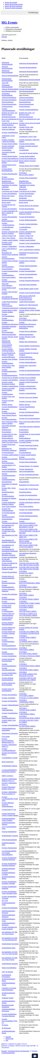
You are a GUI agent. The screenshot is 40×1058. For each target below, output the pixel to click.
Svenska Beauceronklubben (8, 178)
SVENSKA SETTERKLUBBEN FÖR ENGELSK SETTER (28, 674)
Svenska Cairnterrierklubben (8, 224)
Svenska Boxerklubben (9, 209)
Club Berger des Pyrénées (10, 191)
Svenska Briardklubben (9, 193)
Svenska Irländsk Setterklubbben (7, 618)
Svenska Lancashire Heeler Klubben (8, 389)
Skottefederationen (8, 492)
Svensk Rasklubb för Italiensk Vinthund (8, 354)
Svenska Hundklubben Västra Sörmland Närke (9, 892)
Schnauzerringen (7, 106)
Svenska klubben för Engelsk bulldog (8, 628)
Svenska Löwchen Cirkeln (27, 401)
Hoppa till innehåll (11, 2)
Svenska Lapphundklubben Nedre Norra (10, 798)
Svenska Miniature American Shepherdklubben (8, 804)
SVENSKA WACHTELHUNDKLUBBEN (29, 717)
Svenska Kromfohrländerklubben (9, 374)
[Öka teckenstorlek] (12, 27)
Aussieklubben (6, 150)
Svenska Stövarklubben (9, 695)
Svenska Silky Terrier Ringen (28, 489)
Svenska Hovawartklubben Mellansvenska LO (8, 740)
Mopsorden (5, 409)
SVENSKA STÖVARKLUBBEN (26, 694)
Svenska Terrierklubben (9, 701)
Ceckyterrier (6, 229)
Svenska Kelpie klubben (10, 144)
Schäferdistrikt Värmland (10, 836)
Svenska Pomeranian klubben (28, 445)
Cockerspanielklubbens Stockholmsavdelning (9, 771)
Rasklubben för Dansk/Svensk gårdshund (10, 253)
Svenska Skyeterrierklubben (8, 495)
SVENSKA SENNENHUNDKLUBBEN (29, 669)
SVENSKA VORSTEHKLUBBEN (27, 713)
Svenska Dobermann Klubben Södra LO (8, 788)
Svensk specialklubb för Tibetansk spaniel (9, 568)
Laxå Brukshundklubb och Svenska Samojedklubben (9, 852)
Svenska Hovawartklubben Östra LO (9, 1021)
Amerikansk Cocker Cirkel (28, 136)
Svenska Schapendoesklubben (8, 474)
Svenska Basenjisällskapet (10, 158)
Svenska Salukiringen (9, 469)
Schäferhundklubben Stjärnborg (8, 916)
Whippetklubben (7, 519)
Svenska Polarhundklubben (8, 319)
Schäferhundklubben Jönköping (8, 924)
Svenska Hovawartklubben (7, 331)
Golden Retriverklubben (9, 302)
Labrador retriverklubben (10, 380)
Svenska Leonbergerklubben (8, 640)
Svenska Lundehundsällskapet (8, 749)
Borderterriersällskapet (9, 200)
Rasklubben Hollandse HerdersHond (9, 327)
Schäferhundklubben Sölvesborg (8, 1010)
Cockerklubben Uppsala (9, 758)
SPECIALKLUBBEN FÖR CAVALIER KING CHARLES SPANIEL (29, 531)
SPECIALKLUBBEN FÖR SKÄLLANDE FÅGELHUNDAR (28, 541)
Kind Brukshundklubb (9, 91)
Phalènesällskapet (7, 438)
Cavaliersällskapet (7, 227)
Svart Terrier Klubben (9, 506)
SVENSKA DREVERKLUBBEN (26, 594)
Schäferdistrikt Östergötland (6, 976)
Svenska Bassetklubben (9, 572)
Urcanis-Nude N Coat (9, 809)
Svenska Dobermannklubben (8, 257)
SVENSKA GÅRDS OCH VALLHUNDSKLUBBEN (28, 614)
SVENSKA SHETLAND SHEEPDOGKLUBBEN (27, 679)
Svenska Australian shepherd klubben (8, 147)
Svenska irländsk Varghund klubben (8, 350)
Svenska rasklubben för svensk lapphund (9, 928)
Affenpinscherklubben (9, 97)
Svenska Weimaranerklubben (8, 516)
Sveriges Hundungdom (9, 848)
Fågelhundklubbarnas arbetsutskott (9, 729)
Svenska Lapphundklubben (8, 636)
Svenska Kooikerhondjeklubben (9, 370)
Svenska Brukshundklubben (8, 586)
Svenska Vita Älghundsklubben (7, 509)
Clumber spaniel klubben (10, 240)
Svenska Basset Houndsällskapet (7, 170)
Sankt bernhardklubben (9, 471)
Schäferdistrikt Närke (8, 948)
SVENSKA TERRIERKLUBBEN (26, 701)
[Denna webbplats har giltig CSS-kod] (14, 1044)
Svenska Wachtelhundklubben (8, 717)
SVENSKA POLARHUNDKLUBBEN (28, 319)
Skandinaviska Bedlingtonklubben (8, 182)
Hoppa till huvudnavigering (14, 4)
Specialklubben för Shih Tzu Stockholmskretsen (9, 939)
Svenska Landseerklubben (7, 393)
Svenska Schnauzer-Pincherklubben (8, 660)
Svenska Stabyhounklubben (8, 266)
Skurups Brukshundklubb (10, 75)
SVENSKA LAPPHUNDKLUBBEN (27, 636)
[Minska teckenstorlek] (13, 31)
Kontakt (4, 1051)
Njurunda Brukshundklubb (7, 67)
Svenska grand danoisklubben (6, 606)
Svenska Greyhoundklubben (8, 315)
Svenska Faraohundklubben (8, 274)
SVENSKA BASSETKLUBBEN (26, 572)
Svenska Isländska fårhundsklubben (8, 623)
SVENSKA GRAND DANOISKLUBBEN (26, 606)
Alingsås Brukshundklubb (10, 89)
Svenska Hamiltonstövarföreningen (10, 323)
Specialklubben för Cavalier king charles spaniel (8, 531)
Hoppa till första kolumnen (13, 6)
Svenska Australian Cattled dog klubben (8, 140)
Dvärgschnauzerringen (9, 104)
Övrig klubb (6, 736)
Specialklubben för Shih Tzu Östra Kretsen (9, 933)
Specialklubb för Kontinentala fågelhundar (10, 297)
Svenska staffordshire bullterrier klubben (9, 503)
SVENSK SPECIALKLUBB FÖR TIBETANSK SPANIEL (29, 568)
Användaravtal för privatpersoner (18, 1051)
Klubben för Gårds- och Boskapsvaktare (9, 113)
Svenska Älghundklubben (10, 725)
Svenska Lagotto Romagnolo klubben (8, 383)
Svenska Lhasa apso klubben (28, 397)
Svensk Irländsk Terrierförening (7, 346)
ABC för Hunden (7, 972)
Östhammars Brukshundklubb (7, 86)
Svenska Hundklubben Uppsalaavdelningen (9, 1015)
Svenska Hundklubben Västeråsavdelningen (9, 858)
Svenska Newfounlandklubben (9, 644)
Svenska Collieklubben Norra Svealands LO (9, 793)
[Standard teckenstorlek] (14, 29)
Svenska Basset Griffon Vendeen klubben (9, 311)
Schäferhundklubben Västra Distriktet (8, 819)
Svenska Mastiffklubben (9, 407)
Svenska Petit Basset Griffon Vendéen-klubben (10, 814)
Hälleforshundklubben (9, 334)
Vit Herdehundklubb (8, 513)
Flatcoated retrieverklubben (7, 284)
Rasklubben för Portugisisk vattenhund (9, 449)
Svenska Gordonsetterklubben (8, 602)
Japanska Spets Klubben (10, 359)
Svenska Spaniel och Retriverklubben (8, 684)
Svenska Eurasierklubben (10, 271)
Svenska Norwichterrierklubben (9, 418)
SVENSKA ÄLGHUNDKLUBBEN (27, 725)
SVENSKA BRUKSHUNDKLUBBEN (28, 586)
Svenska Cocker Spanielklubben (7, 243)
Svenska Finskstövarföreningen (9, 280)
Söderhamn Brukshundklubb (7, 63)
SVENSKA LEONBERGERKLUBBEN (28, 640)
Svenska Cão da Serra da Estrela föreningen (10, 124)
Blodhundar (5, 198)
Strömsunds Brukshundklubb (7, 71)
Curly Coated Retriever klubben (29, 249)
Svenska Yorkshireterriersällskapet (10, 522)
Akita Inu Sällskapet (8, 129)
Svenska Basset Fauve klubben (29, 166)
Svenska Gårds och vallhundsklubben (8, 614)
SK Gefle (5, 900)
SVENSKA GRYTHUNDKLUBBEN (28, 610)
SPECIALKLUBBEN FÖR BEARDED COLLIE (28, 526)
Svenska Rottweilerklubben (8, 462)
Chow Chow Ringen (8, 238)
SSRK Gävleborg (7, 776)
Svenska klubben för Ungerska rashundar (8, 632)
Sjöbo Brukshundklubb (9, 840)
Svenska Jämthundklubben (7, 362)
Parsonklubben (6, 432)
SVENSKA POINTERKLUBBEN (26, 649)
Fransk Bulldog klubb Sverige (29, 289)
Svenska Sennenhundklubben (8, 669)
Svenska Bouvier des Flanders (29, 205)
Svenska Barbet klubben (10, 156)
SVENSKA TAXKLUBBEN (29, 698)
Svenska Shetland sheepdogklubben (7, 679)
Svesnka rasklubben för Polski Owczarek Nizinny (10, 441)
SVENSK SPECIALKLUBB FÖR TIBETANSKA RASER (29, 564)
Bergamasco (6, 189)
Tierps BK (5, 83)
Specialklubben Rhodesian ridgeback (8, 554)
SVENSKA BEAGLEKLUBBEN (26, 174)
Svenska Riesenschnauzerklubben (10, 458)
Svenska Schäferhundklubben (8, 478)
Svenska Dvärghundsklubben (8, 598)
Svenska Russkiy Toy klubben (29, 466)
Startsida (4, 37)
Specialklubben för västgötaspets (8, 546)
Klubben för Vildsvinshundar (7, 305)
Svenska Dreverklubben (9, 594)
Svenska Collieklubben (9, 246)
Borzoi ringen (6, 202)
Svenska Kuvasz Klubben (10, 378)
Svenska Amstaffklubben (10, 132)
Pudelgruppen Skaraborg (10, 733)
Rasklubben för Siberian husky (29, 485)
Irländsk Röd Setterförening (6, 341)
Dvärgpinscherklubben (9, 100)
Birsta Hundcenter (8, 762)
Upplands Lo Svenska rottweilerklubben (9, 989)
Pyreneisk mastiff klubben (10, 455)
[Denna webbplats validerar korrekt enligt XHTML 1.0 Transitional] (20, 1047)
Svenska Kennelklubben (10, 908)
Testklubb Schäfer (7, 998)
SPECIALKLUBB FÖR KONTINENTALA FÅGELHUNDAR (27, 297)
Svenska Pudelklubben (9, 656)
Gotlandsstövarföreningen (10, 308)
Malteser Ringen (7, 404)
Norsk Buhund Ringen (9, 415)
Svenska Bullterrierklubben (8, 220)
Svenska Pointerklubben (9, 649)
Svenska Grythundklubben (7, 610)
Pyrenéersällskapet (8, 452)
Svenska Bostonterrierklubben (8, 582)
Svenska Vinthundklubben (7, 709)
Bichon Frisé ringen (8, 196)
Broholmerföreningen (9, 117)
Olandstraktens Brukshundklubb (7, 79)
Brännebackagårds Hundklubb (8, 1006)
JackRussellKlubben (8, 357)
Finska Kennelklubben (9, 968)
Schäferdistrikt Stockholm (10, 944)
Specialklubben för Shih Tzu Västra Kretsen (9, 958)
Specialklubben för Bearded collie (8, 526)
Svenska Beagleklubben (9, 174)
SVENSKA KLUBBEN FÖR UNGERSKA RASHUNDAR (29, 632)
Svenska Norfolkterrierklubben (9, 412)
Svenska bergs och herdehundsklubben (8, 577)
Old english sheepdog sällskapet (29, 426)
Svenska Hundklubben (9, 831)
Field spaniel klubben (9, 277)
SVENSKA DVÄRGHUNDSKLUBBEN (29, 598)
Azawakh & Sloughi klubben (28, 153)
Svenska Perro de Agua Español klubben (9, 435)
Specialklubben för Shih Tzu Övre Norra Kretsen (10, 953)
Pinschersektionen (7, 102)
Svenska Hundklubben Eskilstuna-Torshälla (9, 882)
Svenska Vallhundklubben (10, 705)
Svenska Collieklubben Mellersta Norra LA (9, 780)
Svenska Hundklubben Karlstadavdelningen (9, 864)
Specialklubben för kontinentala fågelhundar (10, 550)
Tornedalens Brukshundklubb (7, 94)
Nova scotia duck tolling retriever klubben (10, 422)
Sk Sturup (5, 1025)
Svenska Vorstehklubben (10, 713)
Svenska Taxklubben (8, 698)
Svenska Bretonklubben (9, 217)
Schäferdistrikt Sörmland (10, 964)
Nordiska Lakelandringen (10, 386)
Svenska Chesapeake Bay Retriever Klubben (10, 232)
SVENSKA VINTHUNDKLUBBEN (27, 709)
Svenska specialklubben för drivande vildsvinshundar (9, 559)
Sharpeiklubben (7, 482)
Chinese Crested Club (9, 236)
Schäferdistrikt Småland (9, 766)
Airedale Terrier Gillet (9, 127)
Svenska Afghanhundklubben (8, 109)
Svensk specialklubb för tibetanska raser (9, 564)
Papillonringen (6, 430)
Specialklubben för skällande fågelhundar (9, 541)
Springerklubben (7, 269)
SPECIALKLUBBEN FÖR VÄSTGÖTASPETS (28, 546)
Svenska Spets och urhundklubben (8, 690)
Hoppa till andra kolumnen (13, 8)
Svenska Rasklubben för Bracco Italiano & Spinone (10, 212)
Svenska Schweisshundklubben (9, 665)
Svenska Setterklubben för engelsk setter (9, 674)
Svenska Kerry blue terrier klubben (8, 366)
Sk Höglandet (6, 1028)
